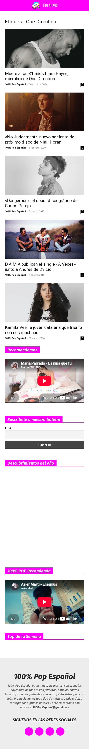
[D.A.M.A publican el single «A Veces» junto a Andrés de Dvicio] (44, 239)
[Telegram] (60, 731)
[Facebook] (29, 731)
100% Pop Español (15, 84)
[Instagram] (50, 731)
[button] (7, 5)
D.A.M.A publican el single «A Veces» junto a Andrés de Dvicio (40, 267)
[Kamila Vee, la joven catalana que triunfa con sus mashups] (44, 302)
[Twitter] (39, 731)
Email (8, 428)
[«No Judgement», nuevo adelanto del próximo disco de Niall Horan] (44, 112)
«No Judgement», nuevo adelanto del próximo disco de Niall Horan (40, 139)
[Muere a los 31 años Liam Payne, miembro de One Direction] (44, 48)
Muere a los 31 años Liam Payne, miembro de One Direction (36, 76)
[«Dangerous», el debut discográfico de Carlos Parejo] (44, 175)
